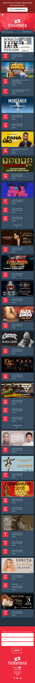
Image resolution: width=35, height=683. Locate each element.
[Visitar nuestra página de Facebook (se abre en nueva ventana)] (14, 678)
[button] (27, 31)
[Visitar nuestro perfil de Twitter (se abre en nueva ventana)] (17, 678)
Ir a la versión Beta (17, 10)
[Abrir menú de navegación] (32, 16)
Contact (17, 675)
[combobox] (17, 32)
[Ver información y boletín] (3, 14)
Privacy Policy (17, 673)
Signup (17, 650)
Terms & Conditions (17, 672)
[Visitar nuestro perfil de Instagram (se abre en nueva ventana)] (20, 678)
